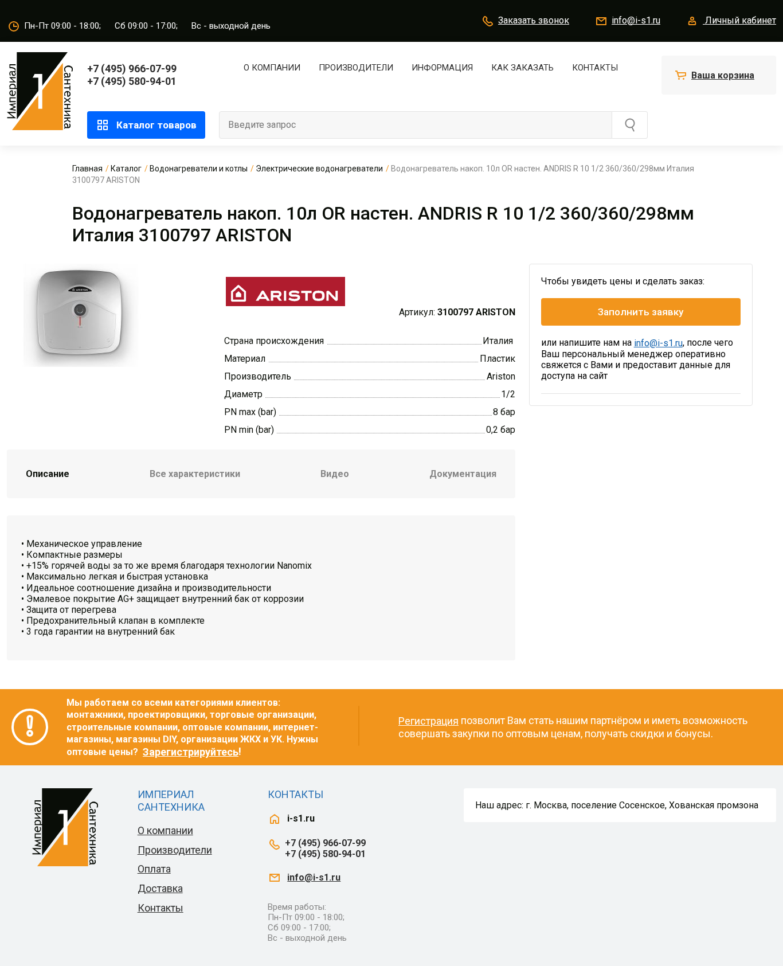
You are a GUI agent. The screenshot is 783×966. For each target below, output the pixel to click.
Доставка (160, 888)
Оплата (154, 869)
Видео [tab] (334, 473)
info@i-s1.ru (636, 20)
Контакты (595, 67)
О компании (272, 67)
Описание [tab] (47, 473)
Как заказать (522, 67)
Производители (356, 67)
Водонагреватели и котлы (199, 168)
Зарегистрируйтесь (190, 752)
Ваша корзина (722, 75)
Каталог (126, 168)
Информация (442, 67)
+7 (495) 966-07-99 (132, 68)
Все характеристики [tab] (195, 473)
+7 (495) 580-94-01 (132, 81)
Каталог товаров (156, 125)
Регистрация (428, 721)
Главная (87, 168)
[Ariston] (285, 289)
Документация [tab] (462, 473)
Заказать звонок (533, 20)
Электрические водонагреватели (319, 168)
